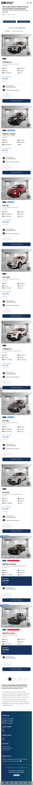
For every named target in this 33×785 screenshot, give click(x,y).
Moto (3, 731)
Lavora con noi (6, 749)
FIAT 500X (10, 278)
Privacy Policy (20, 770)
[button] (28, 3)
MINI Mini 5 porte (9, 634)
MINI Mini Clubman (14, 565)
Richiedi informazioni (7, 748)
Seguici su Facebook (8, 720)
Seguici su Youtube (8, 721)
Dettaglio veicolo (16, 100)
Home (3, 14)
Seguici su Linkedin (8, 723)
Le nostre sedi (5, 746)
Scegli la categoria (9, 21)
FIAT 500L (12, 494)
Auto (9, 14)
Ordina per (7, 31)
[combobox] (19, 31)
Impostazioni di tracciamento (16, 772)
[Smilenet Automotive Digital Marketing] (16, 775)
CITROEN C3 (10, 63)
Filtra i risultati (23, 21)
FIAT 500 (10, 207)
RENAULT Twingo (8, 135)
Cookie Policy (12, 770)
